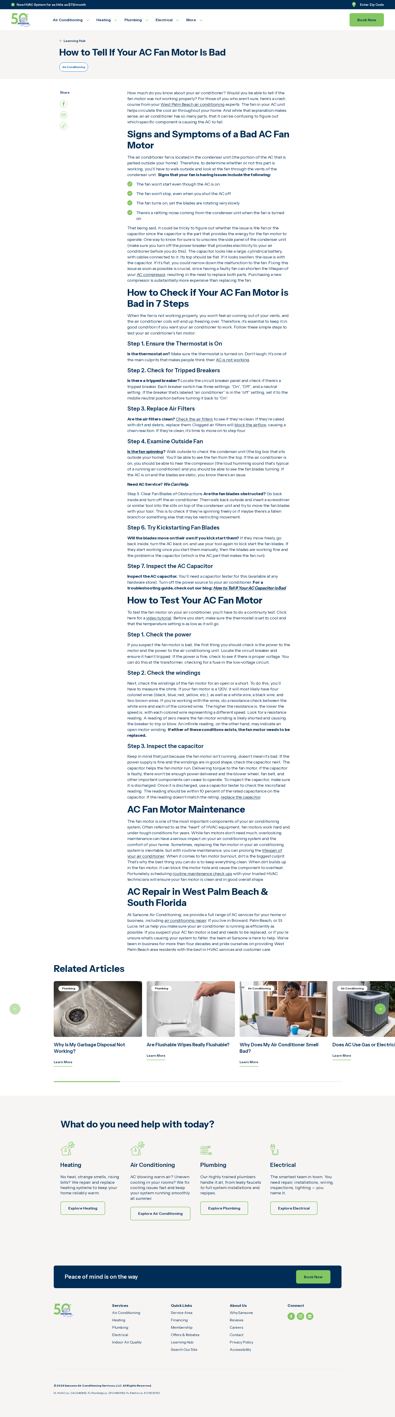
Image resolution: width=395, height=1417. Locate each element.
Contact (237, 1334)
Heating (118, 1320)
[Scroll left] (15, 1009)
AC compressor (151, 274)
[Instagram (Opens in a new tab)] (300, 1316)
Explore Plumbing (224, 1208)
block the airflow (250, 424)
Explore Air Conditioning (160, 1213)
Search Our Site (184, 1349)
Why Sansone (241, 1312)
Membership (181, 1327)
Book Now (366, 20)
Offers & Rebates (185, 1334)
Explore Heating (82, 1208)
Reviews (237, 1320)
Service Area (181, 1312)
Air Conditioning (73, 67)
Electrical (120, 1334)
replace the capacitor (240, 797)
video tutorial (158, 618)
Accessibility (240, 1349)
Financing (179, 1320)
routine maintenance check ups (202, 873)
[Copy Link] (63, 126)
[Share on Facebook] (63, 104)
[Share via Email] (63, 115)
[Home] (63, 1310)
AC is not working (232, 359)
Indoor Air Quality (127, 1342)
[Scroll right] (380, 1009)
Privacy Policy (241, 1342)
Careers (236, 1327)
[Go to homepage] (26, 20)
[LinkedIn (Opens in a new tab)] (309, 1316)
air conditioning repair (185, 920)
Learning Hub (75, 41)
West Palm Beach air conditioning (192, 104)
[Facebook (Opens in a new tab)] (291, 1316)
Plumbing (120, 1327)
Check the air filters (194, 419)
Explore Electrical (294, 1208)
